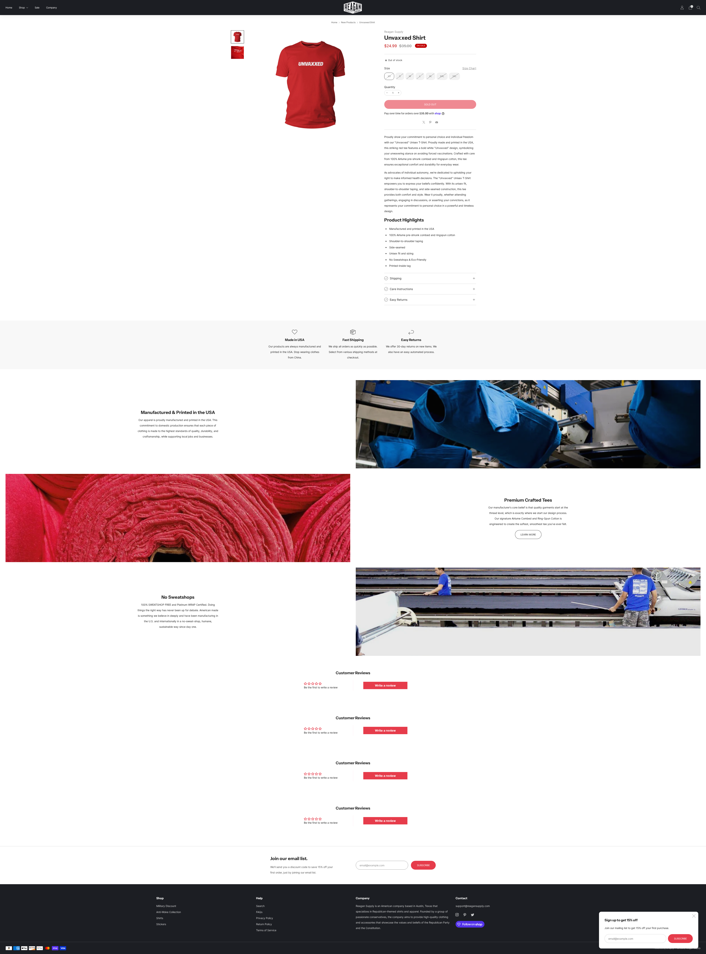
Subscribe (680, 938)
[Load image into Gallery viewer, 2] (237, 52)
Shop (22, 7)
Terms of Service (266, 930)
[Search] (698, 7)
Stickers (161, 924)
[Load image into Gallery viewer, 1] (237, 36)
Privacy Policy (264, 918)
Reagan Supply (393, 31)
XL (430, 76)
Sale (37, 7)
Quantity (389, 87)
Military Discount (166, 905)
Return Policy (264, 924)
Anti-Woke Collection (168, 912)
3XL (454, 76)
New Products (348, 22)
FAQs (259, 912)
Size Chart (469, 68)
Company (51, 7)
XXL (442, 76)
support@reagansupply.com (473, 905)
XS (389, 76)
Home (9, 7)
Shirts (159, 918)
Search (260, 905)
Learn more (528, 534)
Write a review (385, 685)
